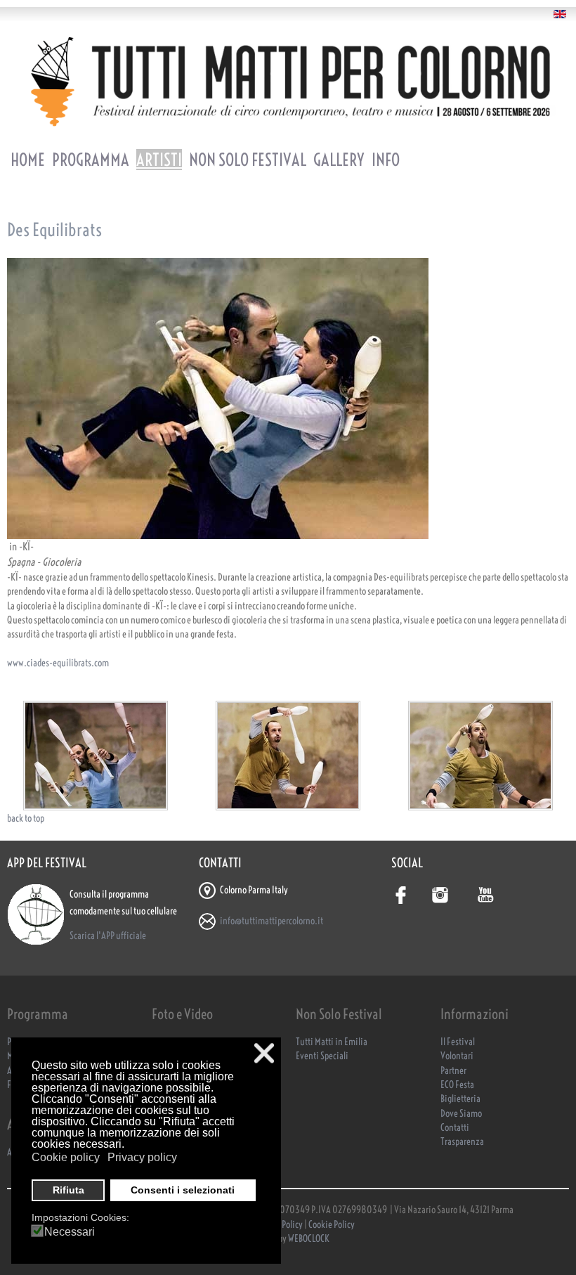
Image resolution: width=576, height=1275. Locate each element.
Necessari (69, 1232)
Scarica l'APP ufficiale (108, 936)
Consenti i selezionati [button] (183, 1190)
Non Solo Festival (247, 159)
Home (28, 159)
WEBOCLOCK (308, 1239)
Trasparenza (462, 1142)
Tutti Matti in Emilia (331, 1042)
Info (386, 159)
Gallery (339, 159)
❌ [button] (264, 1053)
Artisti (159, 159)
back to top (25, 818)
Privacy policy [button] (142, 1157)
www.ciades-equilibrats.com (58, 663)
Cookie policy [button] (66, 1157)
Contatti (454, 1128)
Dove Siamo (461, 1114)
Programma (90, 159)
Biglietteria (460, 1099)
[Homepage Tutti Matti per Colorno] (288, 81)
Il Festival (457, 1042)
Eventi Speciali (322, 1056)
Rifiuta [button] (68, 1190)
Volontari (456, 1056)
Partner (453, 1071)
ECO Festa (457, 1085)
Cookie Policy (331, 1225)
